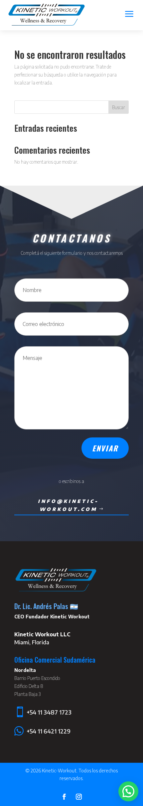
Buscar (118, 107)
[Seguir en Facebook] (64, 797)
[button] (128, 791)
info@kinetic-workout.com (68, 505)
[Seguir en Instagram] (79, 797)
